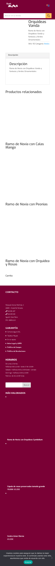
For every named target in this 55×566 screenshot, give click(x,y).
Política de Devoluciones (16, 351)
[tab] (27, 57)
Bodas (46, 44)
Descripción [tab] (13, 55)
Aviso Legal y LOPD (14, 343)
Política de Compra (14, 347)
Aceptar (28, 562)
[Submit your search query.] (49, 15)
